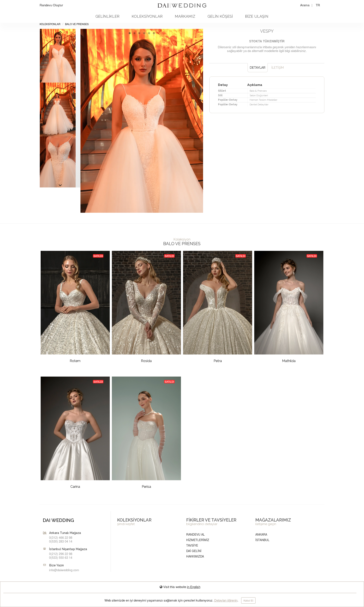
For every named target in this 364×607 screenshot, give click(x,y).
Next (60, 33)
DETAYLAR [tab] (257, 68)
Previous (60, 186)
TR (318, 5)
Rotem (75, 361)
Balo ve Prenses (77, 24)
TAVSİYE (192, 545)
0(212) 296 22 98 (60, 553)
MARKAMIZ (185, 16)
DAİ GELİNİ (193, 551)
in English (193, 586)
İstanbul (262, 540)
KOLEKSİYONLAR (147, 16)
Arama (305, 5)
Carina (75, 487)
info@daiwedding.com (64, 570)
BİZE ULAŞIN (256, 16)
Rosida (146, 361)
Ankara (261, 534)
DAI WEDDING (58, 520)
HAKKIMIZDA (195, 556)
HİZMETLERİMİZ (197, 540)
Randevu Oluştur (51, 5)
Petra (218, 361)
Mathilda (289, 361)
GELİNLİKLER (107, 16)
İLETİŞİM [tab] (277, 68)
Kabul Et (248, 600)
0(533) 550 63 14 (60, 557)
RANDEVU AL (195, 534)
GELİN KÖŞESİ (220, 16)
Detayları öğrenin (225, 600)
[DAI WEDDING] (182, 4)
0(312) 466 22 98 (60, 537)
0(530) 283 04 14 (60, 541)
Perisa (146, 487)
